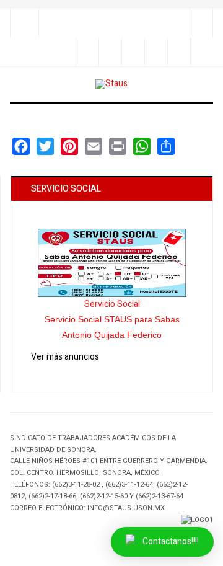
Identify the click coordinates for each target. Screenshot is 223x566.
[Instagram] (155, 51)
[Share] (87, 51)
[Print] (118, 146)
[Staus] (111, 84)
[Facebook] (109, 51)
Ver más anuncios (65, 356)
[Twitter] (132, 51)
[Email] (93, 146)
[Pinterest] (201, 51)
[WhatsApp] (142, 146)
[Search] (201, 22)
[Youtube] (178, 51)
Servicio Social (112, 304)
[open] (24, 22)
